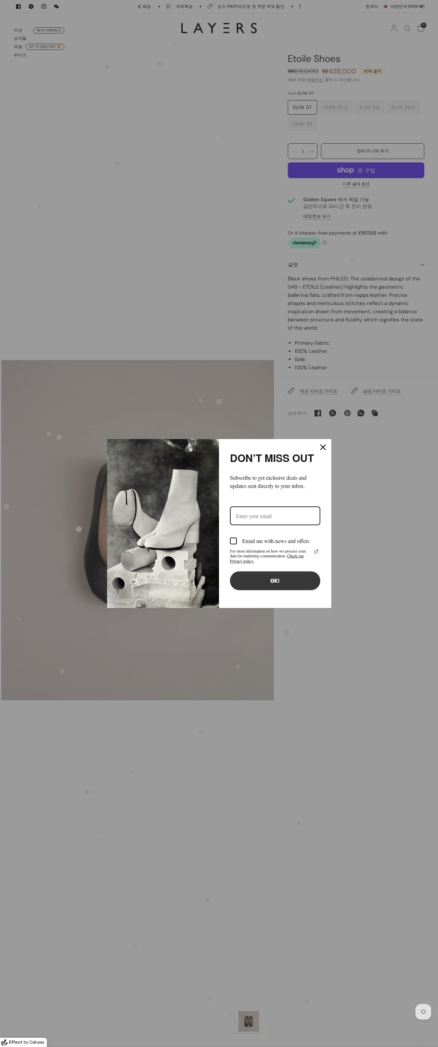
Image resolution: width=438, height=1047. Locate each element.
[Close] (323, 447)
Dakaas (36, 1042)
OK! (275, 581)
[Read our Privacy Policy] (316, 551)
